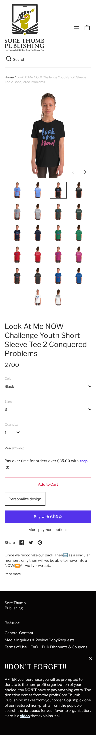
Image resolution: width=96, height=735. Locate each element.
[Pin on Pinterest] (40, 542)
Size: (8, 401)
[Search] (9, 59)
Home (9, 77)
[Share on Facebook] (21, 542)
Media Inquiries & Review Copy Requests (40, 640)
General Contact (19, 632)
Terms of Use (16, 647)
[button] (87, 27)
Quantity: (11, 424)
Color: (9, 378)
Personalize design (25, 499)
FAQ (34, 647)
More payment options (48, 529)
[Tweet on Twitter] (30, 542)
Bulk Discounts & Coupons (64, 647)
